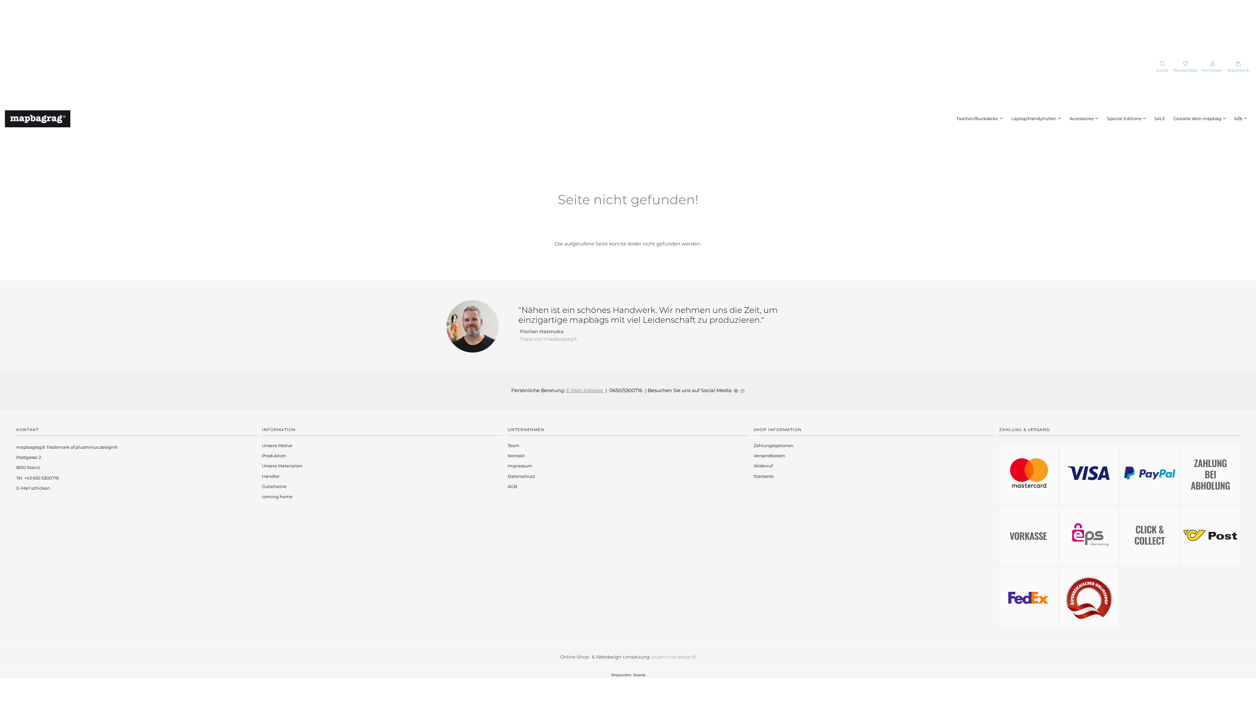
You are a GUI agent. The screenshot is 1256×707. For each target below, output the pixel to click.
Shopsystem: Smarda (628, 675)
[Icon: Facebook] (736, 390)
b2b (1239, 118)
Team (513, 445)
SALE (1159, 118)
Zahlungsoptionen (774, 445)
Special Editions (1124, 118)
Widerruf (763, 465)
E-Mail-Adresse (585, 390)
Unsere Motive (277, 445)
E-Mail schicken (33, 488)
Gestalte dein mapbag (1197, 118)
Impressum (520, 465)
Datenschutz (521, 476)
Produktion (274, 455)
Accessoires (1082, 118)
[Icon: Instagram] (742, 390)
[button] (1162, 67)
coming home (277, 496)
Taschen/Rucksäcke (977, 118)
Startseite (764, 476)
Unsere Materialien (282, 465)
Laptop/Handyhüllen (1034, 118)
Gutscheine (274, 486)
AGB (512, 486)
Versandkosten (769, 455)
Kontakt (516, 455)
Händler (271, 476)
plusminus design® (674, 657)
